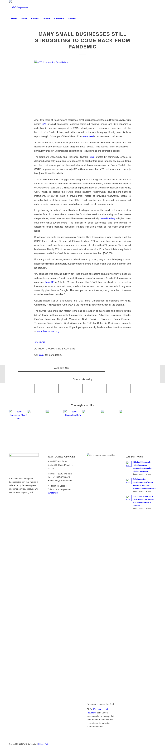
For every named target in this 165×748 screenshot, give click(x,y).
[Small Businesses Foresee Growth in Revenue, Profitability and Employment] (110, 419)
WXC (41, 354)
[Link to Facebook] (153, 7)
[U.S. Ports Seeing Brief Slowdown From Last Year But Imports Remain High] (162, 374)
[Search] (154, 19)
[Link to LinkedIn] (143, 7)
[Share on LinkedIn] (95, 388)
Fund (91, 156)
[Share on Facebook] (46, 388)
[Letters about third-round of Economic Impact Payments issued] (2, 374)
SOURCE (39, 342)
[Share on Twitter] (70, 388)
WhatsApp (53, 492)
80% (44, 123)
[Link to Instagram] (148, 7)
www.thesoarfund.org (48, 331)
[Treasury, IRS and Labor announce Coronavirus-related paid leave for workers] (128, 419)
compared (88, 136)
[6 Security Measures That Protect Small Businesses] (91, 419)
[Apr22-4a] (82, 87)
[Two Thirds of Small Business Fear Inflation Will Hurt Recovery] (18, 419)
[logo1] (18, 7)
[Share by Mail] (119, 388)
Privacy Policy (43, 744)
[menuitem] (14, 19)
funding (111, 218)
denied (103, 218)
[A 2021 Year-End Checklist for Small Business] (73, 419)
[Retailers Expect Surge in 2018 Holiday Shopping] (36, 419)
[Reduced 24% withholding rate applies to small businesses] (55, 419)
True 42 (49, 282)
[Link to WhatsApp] (138, 7)
